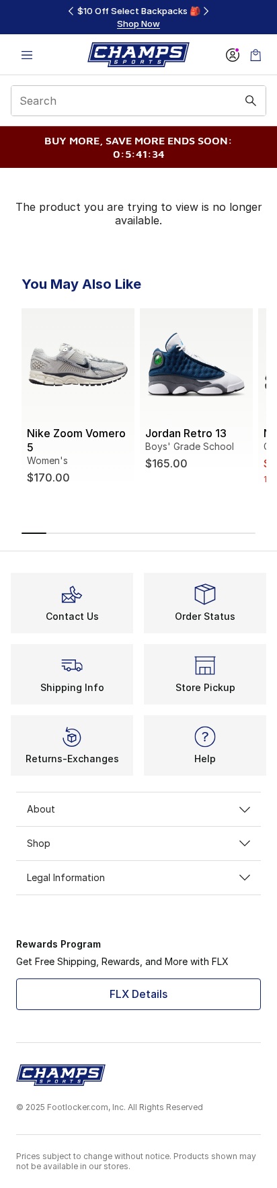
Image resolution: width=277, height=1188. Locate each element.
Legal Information (66, 877)
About (41, 809)
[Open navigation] (27, 55)
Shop (38, 843)
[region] (138, 17)
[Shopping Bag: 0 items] (255, 55)
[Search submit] (251, 101)
